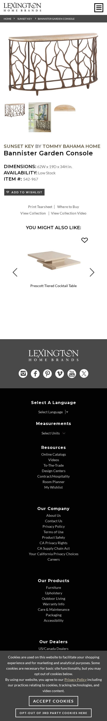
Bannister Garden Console (56, 18)
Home (7, 18)
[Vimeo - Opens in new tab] (59, 373)
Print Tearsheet (40, 207)
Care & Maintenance (53, 609)
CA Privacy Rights (53, 543)
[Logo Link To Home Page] (22, 9)
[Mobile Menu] (98, 7)
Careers (54, 559)
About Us (53, 515)
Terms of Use (53, 532)
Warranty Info (53, 604)
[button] (84, 240)
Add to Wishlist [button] (26, 192)
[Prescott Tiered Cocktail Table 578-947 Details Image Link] (53, 280)
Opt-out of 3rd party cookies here (53, 713)
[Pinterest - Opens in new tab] (47, 373)
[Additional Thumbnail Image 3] (65, 108)
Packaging (53, 615)
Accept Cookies (53, 701)
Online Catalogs (53, 454)
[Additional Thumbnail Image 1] (15, 110)
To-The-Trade (54, 465)
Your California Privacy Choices (53, 554)
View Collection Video (69, 213)
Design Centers (53, 471)
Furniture (53, 587)
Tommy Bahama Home (71, 146)
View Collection (33, 213)
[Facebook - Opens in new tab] (35, 373)
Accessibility (53, 620)
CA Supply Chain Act (53, 548)
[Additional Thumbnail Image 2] (40, 117)
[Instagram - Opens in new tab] (23, 373)
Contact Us (53, 521)
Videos (53, 460)
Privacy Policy (54, 526)
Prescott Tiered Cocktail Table (53, 286)
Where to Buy (68, 207)
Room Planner (54, 482)
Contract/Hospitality (53, 476)
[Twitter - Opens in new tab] (84, 373)
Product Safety (53, 537)
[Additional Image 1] (53, 65)
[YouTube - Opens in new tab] (71, 373)
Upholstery (53, 593)
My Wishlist (53, 487)
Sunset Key (24, 18)
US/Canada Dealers (53, 648)
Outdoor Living (53, 598)
